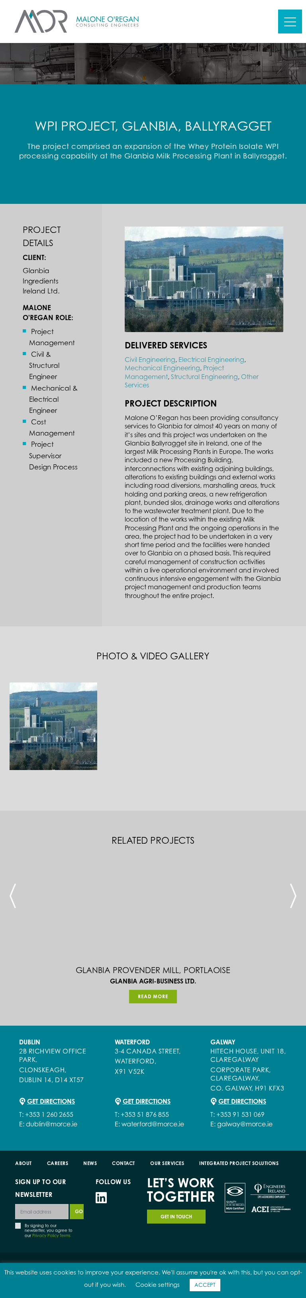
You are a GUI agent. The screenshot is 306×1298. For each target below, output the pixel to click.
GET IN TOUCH (176, 1217)
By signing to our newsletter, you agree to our (49, 1230)
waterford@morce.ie (153, 1124)
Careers (58, 1163)
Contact (123, 1163)
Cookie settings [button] (157, 1284)
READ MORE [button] (153, 996)
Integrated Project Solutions (239, 1163)
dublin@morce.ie (51, 1124)
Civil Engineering (150, 360)
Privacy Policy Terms (51, 1235)
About (23, 1163)
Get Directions (51, 1101)
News (90, 1163)
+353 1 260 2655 (49, 1114)
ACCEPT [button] (205, 1285)
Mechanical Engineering (162, 368)
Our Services (167, 1163)
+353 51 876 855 (145, 1114)
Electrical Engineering (211, 360)
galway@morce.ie (245, 1124)
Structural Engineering (204, 377)
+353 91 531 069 (240, 1114)
